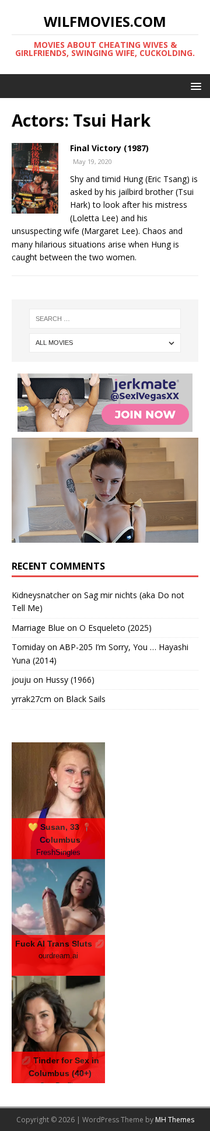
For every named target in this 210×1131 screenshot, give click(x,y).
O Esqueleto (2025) (115, 627)
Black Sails (86, 698)
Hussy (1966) (70, 679)
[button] (194, 85)
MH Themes (174, 1120)
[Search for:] (105, 319)
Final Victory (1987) (109, 147)
